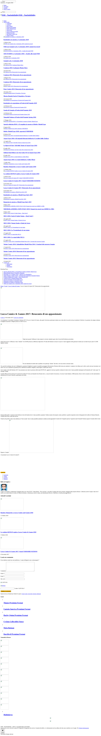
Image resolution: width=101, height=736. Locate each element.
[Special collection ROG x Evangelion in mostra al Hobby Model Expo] (21, 121)
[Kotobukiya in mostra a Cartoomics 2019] (14, 36)
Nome (2, 573)
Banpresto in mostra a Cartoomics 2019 (13, 281)
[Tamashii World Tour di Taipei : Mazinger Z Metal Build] (5, 709)
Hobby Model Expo (11, 28)
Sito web (3, 579)
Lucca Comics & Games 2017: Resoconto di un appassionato (22, 188)
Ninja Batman (9, 628)
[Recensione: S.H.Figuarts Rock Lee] (5, 697)
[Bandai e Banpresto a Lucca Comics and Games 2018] (17, 163)
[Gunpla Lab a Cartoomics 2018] (11, 58)
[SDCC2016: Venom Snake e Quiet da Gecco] (15, 220)
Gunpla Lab (6, 262)
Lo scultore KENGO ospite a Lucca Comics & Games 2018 (21, 174)
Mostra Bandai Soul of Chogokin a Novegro (17, 96)
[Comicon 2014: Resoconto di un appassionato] (15, 72)
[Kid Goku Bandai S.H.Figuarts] (5, 674)
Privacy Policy (7, 9)
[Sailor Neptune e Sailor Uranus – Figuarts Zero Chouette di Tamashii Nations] (5, 644)
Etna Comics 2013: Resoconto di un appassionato (19, 89)
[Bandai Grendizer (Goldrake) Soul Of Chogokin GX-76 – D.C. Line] (5, 656)
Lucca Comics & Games (12, 31)
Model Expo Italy (11, 32)
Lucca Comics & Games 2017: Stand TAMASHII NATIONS (22, 181)
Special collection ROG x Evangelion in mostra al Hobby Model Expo (25, 124)
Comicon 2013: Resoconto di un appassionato (17, 82)
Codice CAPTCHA (19, 588)
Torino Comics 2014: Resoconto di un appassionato (19, 251)
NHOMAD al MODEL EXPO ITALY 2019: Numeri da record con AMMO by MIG (29, 209)
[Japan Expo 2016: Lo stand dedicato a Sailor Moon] (16, 156)
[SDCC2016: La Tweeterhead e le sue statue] (14, 227)
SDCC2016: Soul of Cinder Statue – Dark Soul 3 (18, 216)
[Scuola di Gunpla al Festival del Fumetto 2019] (15, 107)
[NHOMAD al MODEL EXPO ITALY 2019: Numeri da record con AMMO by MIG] (24, 206)
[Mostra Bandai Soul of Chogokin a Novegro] (15, 93)
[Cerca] (1, 1)
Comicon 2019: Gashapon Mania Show (16, 68)
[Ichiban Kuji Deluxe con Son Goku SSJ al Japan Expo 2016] (18, 149)
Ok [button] (77, 728)
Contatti (5, 8)
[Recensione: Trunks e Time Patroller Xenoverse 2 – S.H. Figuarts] (5, 703)
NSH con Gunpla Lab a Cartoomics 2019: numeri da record (22, 46)
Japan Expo (9, 30)
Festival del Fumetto (11, 27)
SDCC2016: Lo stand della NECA (14, 237)
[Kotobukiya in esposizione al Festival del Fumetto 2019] (17, 100)
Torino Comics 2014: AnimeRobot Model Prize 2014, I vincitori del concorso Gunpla (29, 244)
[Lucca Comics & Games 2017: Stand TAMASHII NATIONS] (19, 178)
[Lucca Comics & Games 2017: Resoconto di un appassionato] (18, 185)
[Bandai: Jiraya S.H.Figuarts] (5, 679)
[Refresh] (3, 585)
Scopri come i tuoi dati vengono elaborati (31, 593)
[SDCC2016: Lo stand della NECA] (12, 234)
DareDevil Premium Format (14, 634)
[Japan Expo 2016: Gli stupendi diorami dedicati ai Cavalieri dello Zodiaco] (21, 135)
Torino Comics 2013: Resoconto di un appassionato (19, 258)
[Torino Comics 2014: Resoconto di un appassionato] (16, 248)
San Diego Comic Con (12, 34)
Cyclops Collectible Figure (14, 622)
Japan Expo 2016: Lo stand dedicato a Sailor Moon (19, 159)
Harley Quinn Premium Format (16, 615)
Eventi (5, 286)
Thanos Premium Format (13, 603)
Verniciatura (9, 266)
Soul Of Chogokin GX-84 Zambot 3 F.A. (13, 279)
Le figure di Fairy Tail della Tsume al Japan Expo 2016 (20, 145)
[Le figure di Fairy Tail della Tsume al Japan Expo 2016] (17, 142)
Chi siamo (6, 6)
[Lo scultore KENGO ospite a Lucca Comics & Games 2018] (18, 171)
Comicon (9, 24)
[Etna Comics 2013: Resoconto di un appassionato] (16, 86)
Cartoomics (9, 23)
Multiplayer (8, 715)
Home (5, 5)
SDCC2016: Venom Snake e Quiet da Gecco (17, 223)
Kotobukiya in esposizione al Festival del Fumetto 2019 (20, 103)
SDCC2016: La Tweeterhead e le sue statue (17, 230)
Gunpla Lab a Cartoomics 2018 (13, 61)
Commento (3, 571)
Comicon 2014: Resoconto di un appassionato (17, 75)
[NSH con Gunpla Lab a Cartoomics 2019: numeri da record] (18, 43)
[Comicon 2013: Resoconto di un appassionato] (15, 79)
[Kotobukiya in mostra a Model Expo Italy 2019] (15, 192)
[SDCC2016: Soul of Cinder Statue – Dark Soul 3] (16, 213)
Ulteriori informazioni (84, 728)
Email (2, 576)
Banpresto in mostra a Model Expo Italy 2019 (17, 202)
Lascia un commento (18, 317)
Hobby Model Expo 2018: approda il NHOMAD (18, 131)
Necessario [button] (3, 734)
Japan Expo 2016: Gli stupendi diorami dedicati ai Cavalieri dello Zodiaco (26, 138)
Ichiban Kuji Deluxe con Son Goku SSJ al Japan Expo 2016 (22, 152)
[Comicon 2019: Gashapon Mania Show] (13, 65)
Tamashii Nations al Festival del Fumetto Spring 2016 (20, 117)
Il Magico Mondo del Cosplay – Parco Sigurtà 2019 (16, 277)
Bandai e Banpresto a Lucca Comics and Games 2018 (20, 166)
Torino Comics (10, 35)
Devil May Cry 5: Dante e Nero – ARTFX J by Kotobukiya (17, 274)
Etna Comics (9, 26)
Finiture (8, 265)
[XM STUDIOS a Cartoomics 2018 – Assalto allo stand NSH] (18, 51)
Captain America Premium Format (17, 609)
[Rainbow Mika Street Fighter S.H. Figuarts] (5, 662)
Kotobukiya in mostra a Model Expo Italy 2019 (18, 195)
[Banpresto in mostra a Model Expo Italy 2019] (15, 199)
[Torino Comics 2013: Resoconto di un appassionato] (16, 255)
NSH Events (6, 22)
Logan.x (3, 317)
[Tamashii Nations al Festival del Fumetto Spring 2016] (17, 114)
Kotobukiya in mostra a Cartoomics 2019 (16, 39)
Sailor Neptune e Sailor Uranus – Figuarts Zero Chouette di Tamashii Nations (22, 275)
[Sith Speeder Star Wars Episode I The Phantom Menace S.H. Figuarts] (5, 668)
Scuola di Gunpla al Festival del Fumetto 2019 (18, 110)
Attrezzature (9, 264)
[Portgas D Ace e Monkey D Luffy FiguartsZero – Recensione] (5, 691)
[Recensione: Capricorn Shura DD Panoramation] (5, 685)
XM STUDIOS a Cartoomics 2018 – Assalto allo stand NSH (22, 54)
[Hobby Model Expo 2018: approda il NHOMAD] (16, 128)
